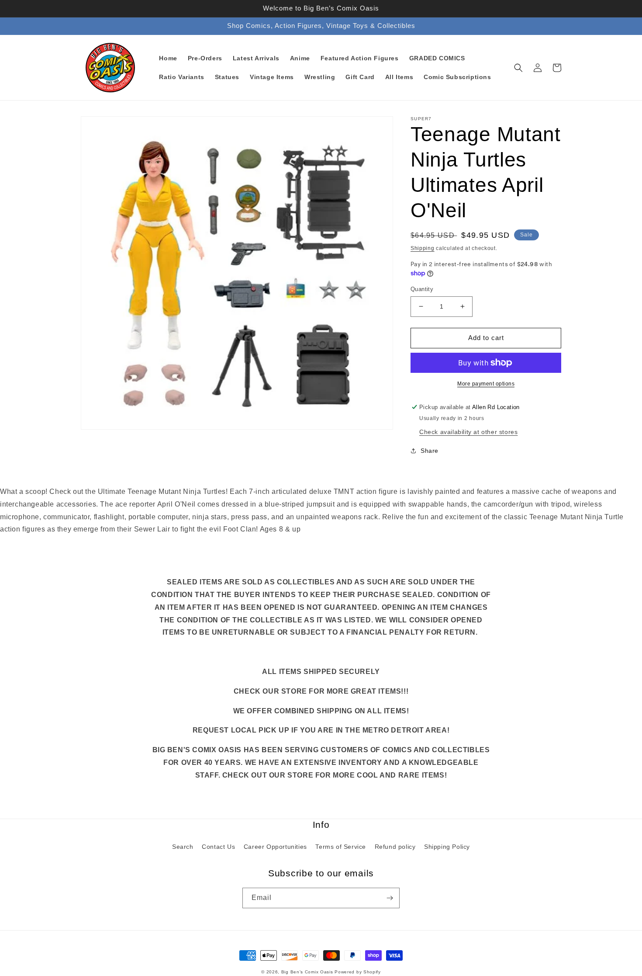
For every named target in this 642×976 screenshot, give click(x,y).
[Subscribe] (389, 898)
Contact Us (218, 846)
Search (182, 846)
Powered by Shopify (358, 971)
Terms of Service (340, 846)
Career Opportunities (275, 846)
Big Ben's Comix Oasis (307, 971)
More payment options (485, 384)
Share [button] (429, 450)
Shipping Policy (447, 846)
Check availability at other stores (468, 431)
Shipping (423, 248)
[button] (518, 67)
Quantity (422, 289)
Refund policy (395, 846)
